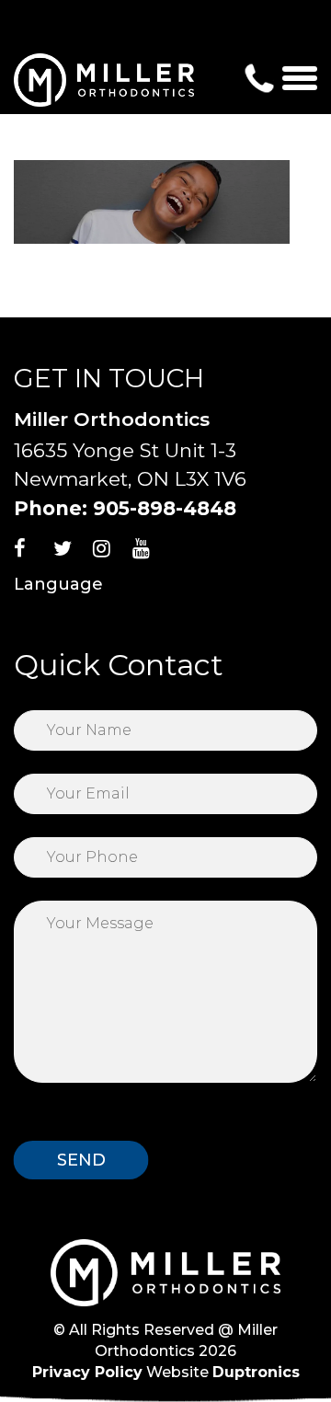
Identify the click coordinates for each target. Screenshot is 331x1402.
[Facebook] (31, 553)
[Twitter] (70, 553)
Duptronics (256, 1372)
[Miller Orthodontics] (104, 79)
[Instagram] (110, 553)
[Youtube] (149, 553)
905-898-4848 (164, 508)
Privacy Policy (87, 1372)
